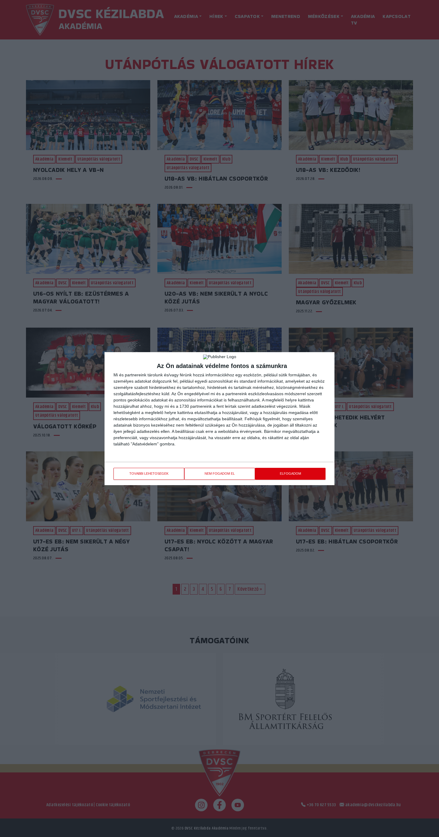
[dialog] (219, 418)
